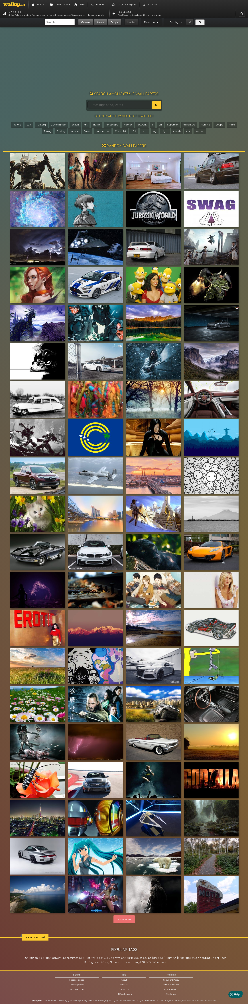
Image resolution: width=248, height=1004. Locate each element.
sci (160, 124)
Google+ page (77, 989)
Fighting (205, 124)
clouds (177, 131)
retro (144, 131)
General (85, 22)
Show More (124, 919)
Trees (87, 131)
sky (154, 131)
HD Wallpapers (124, 994)
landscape (112, 124)
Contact (177, 1000)
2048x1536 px (58, 124)
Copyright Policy (171, 979)
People (115, 22)
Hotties (131, 22)
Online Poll (124, 984)
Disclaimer (171, 994)
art (86, 124)
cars (29, 124)
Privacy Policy (171, 989)
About (124, 979)
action (75, 124)
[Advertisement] (124, 60)
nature (17, 124)
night (165, 131)
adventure (189, 124)
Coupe (219, 124)
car (188, 131)
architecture (102, 131)
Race (232, 124)
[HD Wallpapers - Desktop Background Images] (14, 4)
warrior (128, 124)
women (200, 131)
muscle (74, 131)
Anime (100, 22)
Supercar (172, 124)
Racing (61, 131)
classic (96, 124)
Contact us (124, 989)
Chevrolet (120, 131)
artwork (142, 124)
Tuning (47, 131)
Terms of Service (171, 984)
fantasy (41, 124)
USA (133, 131)
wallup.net (37, 1000)
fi (152, 124)
